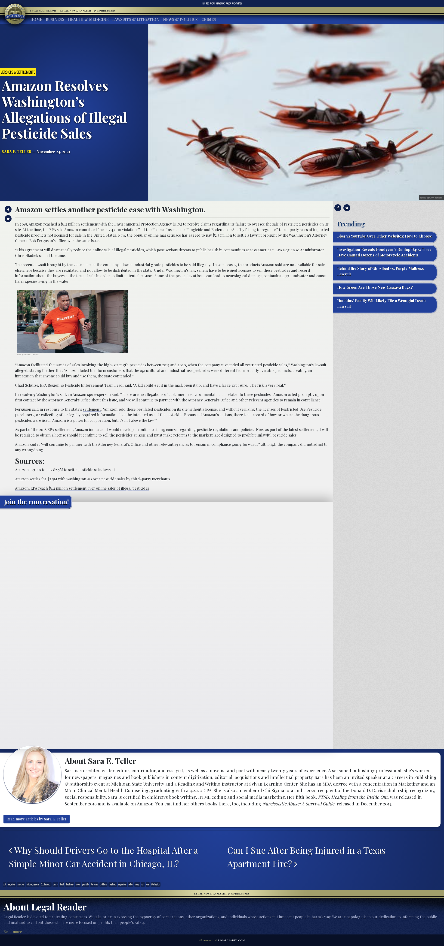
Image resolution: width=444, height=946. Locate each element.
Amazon (21, 884)
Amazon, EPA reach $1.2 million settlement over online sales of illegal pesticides (82, 488)
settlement (92, 409)
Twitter (234, 3)
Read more (12, 931)
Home (36, 19)
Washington (155, 884)
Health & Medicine (88, 19)
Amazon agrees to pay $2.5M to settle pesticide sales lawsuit (65, 469)
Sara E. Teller (16, 151)
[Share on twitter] (7, 218)
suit (143, 884)
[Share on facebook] (7, 209)
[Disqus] (166, 569)
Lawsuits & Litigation (135, 19)
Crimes (208, 19)
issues (78, 884)
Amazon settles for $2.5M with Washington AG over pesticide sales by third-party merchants (92, 478)
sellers (131, 884)
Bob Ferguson (46, 884)
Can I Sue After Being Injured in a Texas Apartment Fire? (306, 856)
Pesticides (94, 884)
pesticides (138, 364)
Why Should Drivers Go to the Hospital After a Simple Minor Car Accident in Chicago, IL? (103, 856)
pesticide (85, 884)
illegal (62, 884)
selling (137, 884)
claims (55, 884)
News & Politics (180, 19)
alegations (11, 884)
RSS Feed (206, 3)
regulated (112, 884)
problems (103, 884)
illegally (203, 264)
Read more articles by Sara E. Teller (36, 818)
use (147, 884)
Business (55, 19)
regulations (122, 884)
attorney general (33, 884)
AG (4, 884)
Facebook (217, 3)
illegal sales (70, 884)
